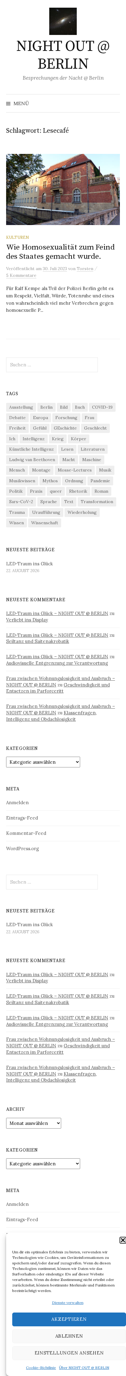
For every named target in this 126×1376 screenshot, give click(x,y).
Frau (89, 417)
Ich (12, 438)
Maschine (91, 459)
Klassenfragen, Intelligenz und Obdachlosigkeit (51, 716)
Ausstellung (21, 407)
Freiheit (17, 428)
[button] (123, 1240)
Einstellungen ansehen (69, 1353)
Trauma (17, 512)
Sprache (48, 501)
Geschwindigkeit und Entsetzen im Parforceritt (58, 688)
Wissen (16, 523)
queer (56, 491)
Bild (64, 407)
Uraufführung (46, 512)
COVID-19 (102, 407)
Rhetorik (78, 491)
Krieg (58, 438)
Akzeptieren (69, 1319)
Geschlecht (95, 428)
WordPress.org (22, 848)
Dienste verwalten (67, 1302)
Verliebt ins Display (27, 620)
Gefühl (39, 428)
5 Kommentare (21, 275)
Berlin (46, 407)
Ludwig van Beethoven (32, 459)
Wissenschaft (44, 523)
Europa (40, 417)
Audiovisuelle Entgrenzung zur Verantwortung (57, 663)
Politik (16, 491)
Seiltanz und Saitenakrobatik (37, 641)
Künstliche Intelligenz (31, 449)
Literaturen (93, 449)
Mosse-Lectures (75, 470)
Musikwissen (22, 481)
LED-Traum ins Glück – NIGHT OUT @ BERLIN (57, 613)
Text (68, 501)
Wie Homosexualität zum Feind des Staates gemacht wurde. (60, 252)
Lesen (67, 449)
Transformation (97, 501)
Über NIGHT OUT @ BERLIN (84, 1367)
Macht (68, 459)
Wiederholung (82, 512)
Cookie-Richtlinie (41, 1367)
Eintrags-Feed (22, 818)
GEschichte (65, 428)
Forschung (66, 417)
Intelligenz (34, 438)
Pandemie (100, 481)
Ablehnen (69, 1336)
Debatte (17, 417)
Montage (41, 470)
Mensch (17, 470)
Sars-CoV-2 (21, 501)
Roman (101, 491)
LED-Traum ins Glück (29, 564)
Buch (80, 407)
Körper (78, 438)
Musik (105, 470)
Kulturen (17, 237)
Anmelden (17, 802)
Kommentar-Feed (26, 833)
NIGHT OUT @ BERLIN (63, 55)
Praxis (36, 491)
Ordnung (74, 481)
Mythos (50, 481)
